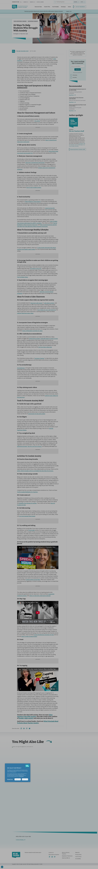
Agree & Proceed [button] (25, 779)
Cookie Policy (21, 776)
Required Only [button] (17, 779)
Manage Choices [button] (10, 779)
